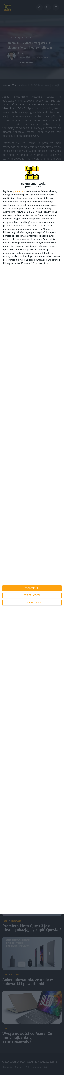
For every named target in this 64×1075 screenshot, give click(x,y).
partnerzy (18, 191)
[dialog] (32, 537)
